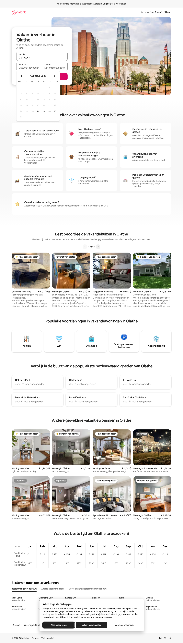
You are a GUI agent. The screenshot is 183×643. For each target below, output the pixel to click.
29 (49, 111)
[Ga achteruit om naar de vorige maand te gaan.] (21, 76)
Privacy (35, 638)
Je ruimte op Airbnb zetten (155, 12)
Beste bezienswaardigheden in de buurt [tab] (87, 588)
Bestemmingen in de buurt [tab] (24, 588)
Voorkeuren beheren (124, 625)
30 (55, 111)
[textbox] (29, 67)
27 (38, 111)
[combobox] (42, 57)
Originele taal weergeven (114, 3)
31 (21, 117)
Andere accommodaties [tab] (52, 588)
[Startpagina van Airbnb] (19, 12)
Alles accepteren (59, 625)
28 (44, 111)
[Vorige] (85, 246)
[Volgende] (98, 246)
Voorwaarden (47, 638)
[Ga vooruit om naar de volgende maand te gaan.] (55, 76)
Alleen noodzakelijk (91, 625)
